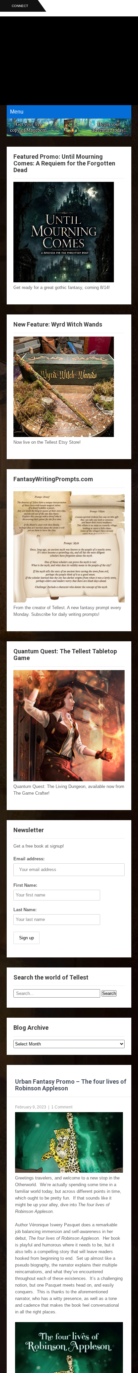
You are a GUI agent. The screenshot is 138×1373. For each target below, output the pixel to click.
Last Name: (25, 909)
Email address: (29, 858)
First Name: (25, 885)
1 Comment (61, 1107)
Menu (16, 112)
